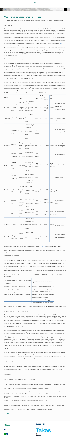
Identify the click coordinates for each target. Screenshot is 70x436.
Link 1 (42, 246)
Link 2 (45, 246)
